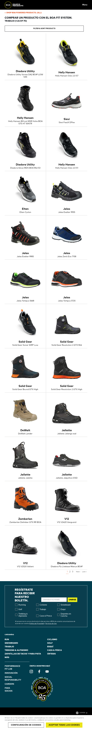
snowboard (11, 643)
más (7, 657)
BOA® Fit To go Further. (19, 5)
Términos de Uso (51, 623)
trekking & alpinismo (16, 650)
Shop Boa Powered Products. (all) (24, 12)
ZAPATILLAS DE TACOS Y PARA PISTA (23, 654)
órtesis (51, 654)
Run (7, 639)
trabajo (9, 647)
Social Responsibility (11, 678)
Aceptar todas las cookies (64, 725)
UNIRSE (72, 600)
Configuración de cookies (26, 725)
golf (50, 643)
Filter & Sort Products (44, 28)
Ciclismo (52, 639)
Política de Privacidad (36, 623)
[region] (46, 722)
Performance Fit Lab (11, 667)
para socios (8, 689)
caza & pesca (54, 650)
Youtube (47, 671)
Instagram (31, 671)
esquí (50, 647)
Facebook (39, 671)
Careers (9, 684)
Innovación (11, 673)
